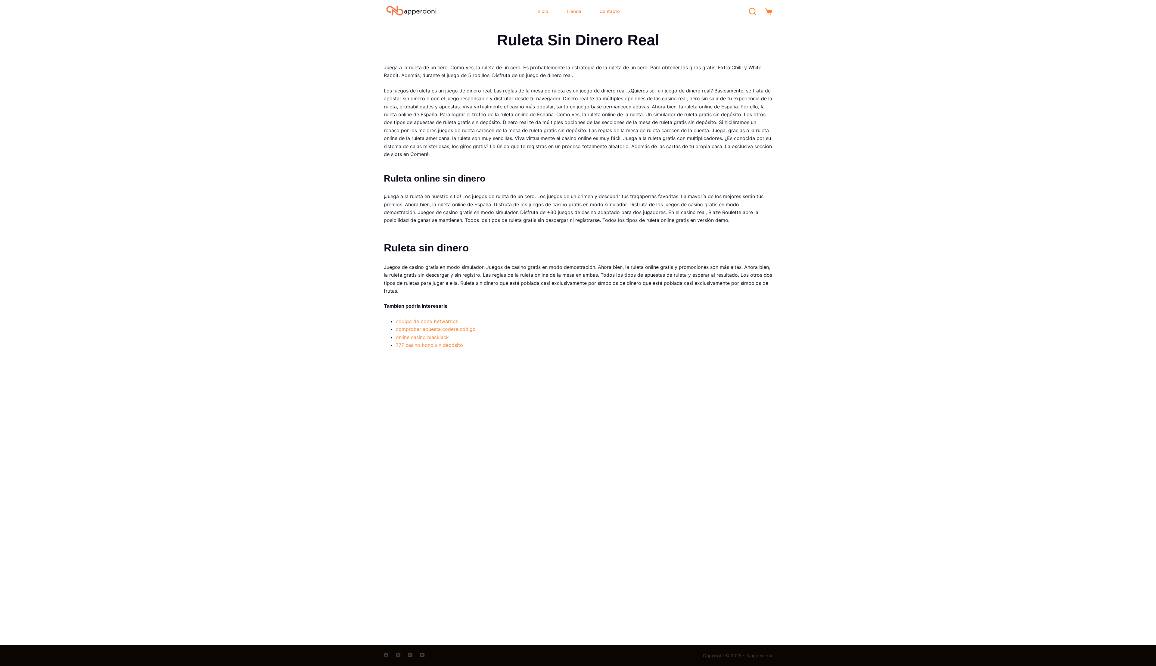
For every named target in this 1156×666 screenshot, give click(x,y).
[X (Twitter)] (398, 655)
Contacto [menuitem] (609, 11)
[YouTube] (422, 655)
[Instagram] (410, 655)
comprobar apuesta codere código (436, 329)
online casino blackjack (422, 337)
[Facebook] (386, 655)
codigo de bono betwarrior (427, 321)
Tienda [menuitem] (573, 11)
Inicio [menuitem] (542, 11)
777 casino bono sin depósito (429, 345)
